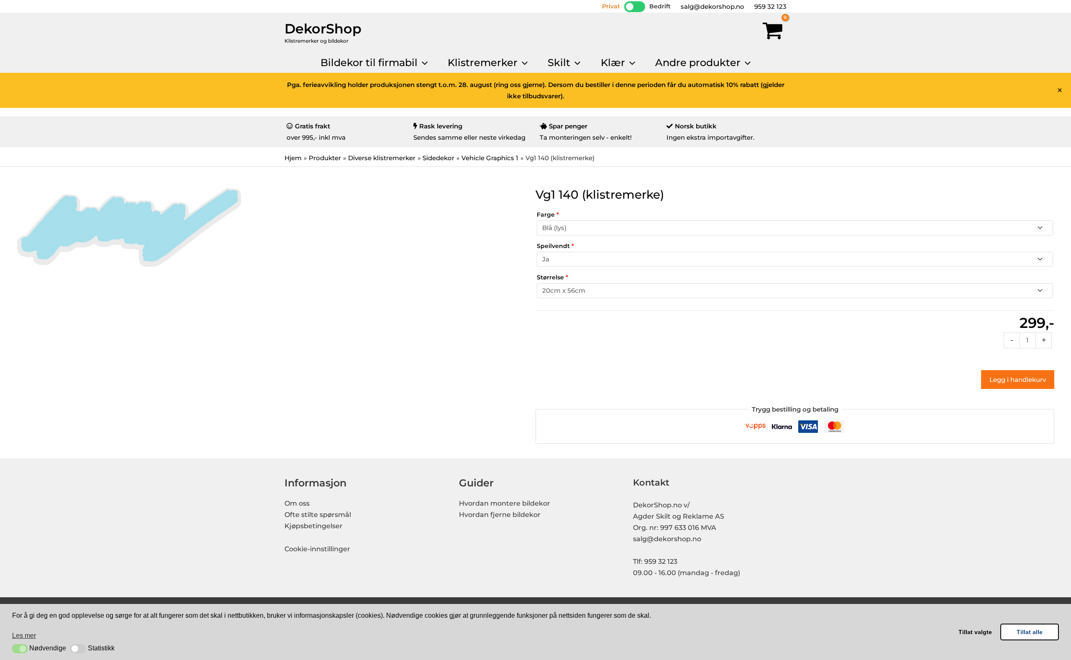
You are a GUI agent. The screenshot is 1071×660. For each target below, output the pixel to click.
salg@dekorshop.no (711, 6)
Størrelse (552, 277)
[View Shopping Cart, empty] (773, 32)
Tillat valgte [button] (975, 632)
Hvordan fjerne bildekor (500, 515)
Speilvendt (555, 246)
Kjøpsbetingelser (313, 526)
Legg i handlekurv (1017, 380)
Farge (548, 214)
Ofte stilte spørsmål (317, 515)
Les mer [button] (24, 635)
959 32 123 (770, 6)
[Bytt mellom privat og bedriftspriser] (634, 6)
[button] (20, 648)
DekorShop (322, 28)
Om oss (297, 503)
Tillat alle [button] (1030, 632)
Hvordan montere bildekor (504, 503)
